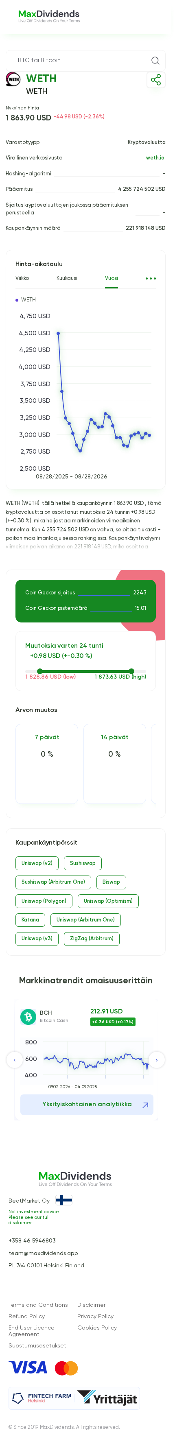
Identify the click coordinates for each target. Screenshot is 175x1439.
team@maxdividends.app (43, 1253)
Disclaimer (91, 1305)
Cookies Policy (97, 1328)
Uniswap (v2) (37, 863)
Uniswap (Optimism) (108, 901)
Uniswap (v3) (37, 938)
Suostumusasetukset (37, 1346)
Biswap (111, 882)
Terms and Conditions (38, 1305)
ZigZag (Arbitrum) (92, 938)
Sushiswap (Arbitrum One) (53, 882)
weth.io (155, 158)
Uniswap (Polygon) (44, 901)
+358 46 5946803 (32, 1241)
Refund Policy (27, 1316)
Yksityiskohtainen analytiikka (87, 1104)
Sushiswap (83, 863)
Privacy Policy (95, 1316)
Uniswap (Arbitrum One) (86, 920)
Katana (30, 920)
